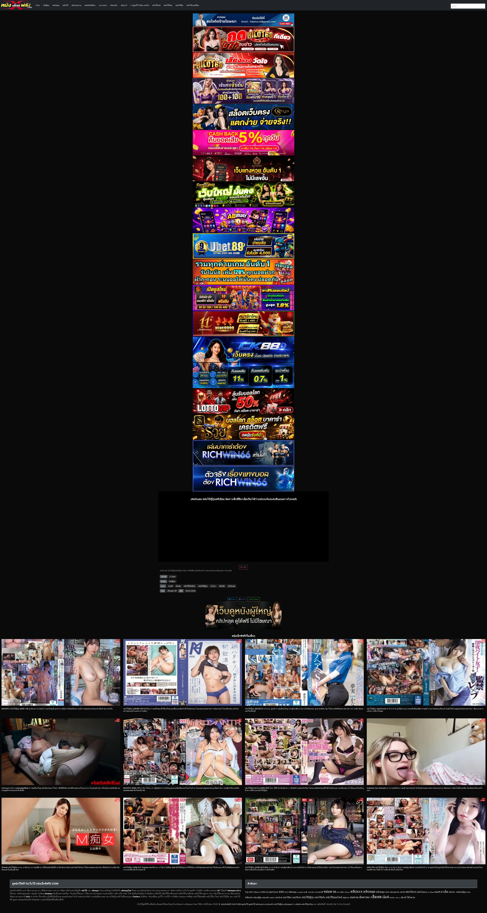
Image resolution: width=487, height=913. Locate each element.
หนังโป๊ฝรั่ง (320, 897)
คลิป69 (221, 586)
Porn (38, 5)
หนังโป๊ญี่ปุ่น (202, 586)
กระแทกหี (319, 892)
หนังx (469, 892)
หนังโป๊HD (296, 897)
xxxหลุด (300, 892)
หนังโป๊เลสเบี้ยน (193, 5)
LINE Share (253, 599)
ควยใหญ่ (431, 892)
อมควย (354, 897)
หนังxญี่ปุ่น (257, 897)
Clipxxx (257, 892)
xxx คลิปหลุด (290, 892)
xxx (281, 891)
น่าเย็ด (444, 891)
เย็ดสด (178, 586)
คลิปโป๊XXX (411, 892)
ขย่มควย (330, 891)
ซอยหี (437, 892)
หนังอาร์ (124, 5)
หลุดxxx (346, 897)
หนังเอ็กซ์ (278, 898)
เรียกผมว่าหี (171, 591)
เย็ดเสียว (392, 898)
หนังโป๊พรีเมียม (189, 586)
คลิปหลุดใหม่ (126, 890)
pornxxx (273, 892)
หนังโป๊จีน (179, 5)
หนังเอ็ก (272, 898)
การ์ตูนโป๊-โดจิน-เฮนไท (139, 5)
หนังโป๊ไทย (168, 5)
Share (233, 599)
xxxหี (305, 892)
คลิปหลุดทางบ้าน (234, 890)
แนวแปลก (103, 5)
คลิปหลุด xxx (382, 892)
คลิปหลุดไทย (394, 892)
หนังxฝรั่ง (113, 5)
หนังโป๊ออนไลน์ (334, 897)
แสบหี (170, 586)
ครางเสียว (340, 892)
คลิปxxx (356, 891)
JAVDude (231, 586)
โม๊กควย (411, 897)
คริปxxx (347, 892)
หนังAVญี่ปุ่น (461, 892)
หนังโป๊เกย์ (156, 5)
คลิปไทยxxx (422, 892)
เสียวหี (403, 897)
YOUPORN (311, 892)
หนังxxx (249, 897)
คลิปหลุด (56, 5)
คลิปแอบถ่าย (76, 5)
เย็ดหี (385, 897)
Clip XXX (249, 892)
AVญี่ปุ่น (46, 5)
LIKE (244, 567)
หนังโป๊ (84, 890)
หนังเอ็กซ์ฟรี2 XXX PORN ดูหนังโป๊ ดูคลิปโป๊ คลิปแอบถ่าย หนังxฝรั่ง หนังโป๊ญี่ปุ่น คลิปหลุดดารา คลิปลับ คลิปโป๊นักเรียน (267, 904)
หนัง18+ (452, 892)
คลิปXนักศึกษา (90, 5)
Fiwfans (136, 897)
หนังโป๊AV (287, 897)
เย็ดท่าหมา (365, 897)
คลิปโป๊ (65, 5)
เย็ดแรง (398, 898)
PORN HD (264, 892)
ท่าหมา (213, 586)
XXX (28, 897)
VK (218, 890)
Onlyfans (49, 893)
